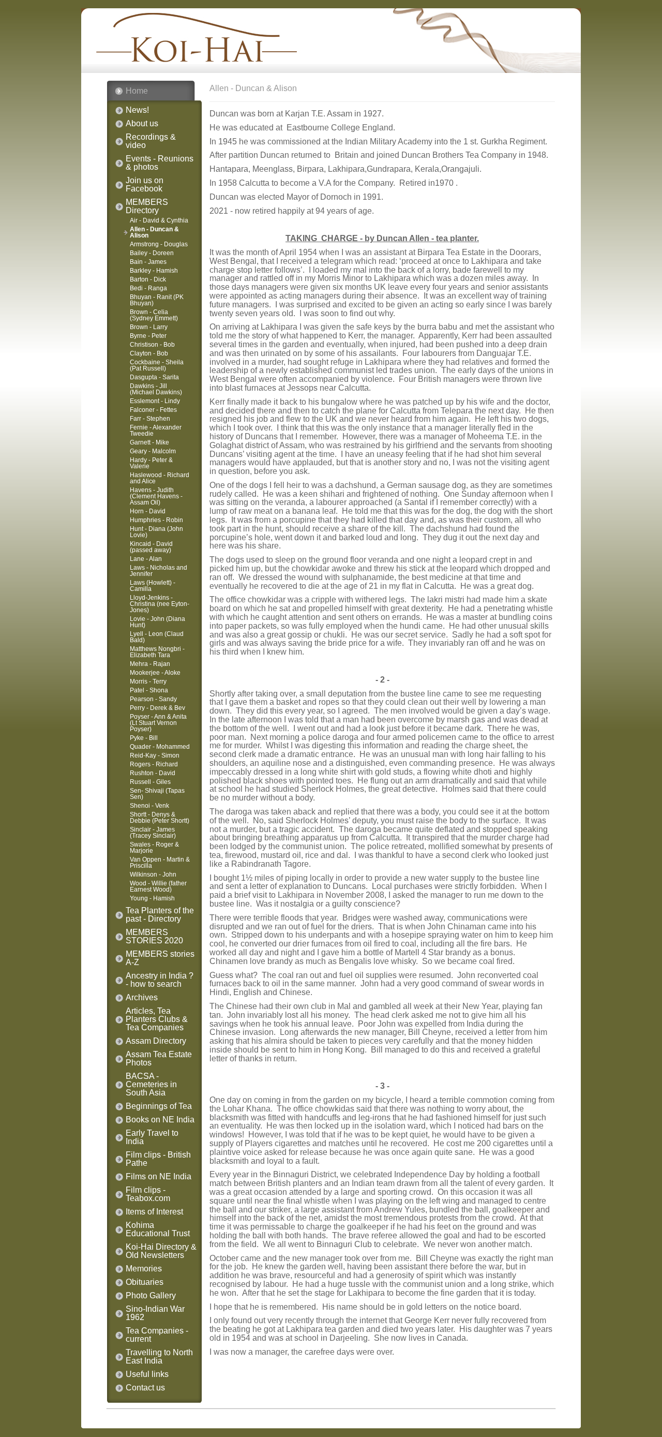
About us (142, 124)
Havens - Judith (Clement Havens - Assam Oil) (156, 496)
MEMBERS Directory (147, 206)
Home (137, 90)
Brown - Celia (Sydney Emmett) (154, 315)
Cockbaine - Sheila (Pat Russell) (157, 365)
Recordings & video (151, 141)
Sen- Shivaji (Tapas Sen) (157, 794)
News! (137, 110)
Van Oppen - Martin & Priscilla (160, 862)
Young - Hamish (152, 898)
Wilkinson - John (153, 874)
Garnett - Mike (149, 442)
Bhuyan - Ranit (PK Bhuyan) (157, 300)
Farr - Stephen (150, 419)
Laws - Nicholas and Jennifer (158, 571)
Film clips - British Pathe (158, 1159)
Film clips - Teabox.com (148, 1194)
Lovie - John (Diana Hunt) (157, 622)
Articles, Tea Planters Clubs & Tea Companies (157, 1019)
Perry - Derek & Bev (157, 708)
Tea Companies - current (157, 1335)
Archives (142, 998)
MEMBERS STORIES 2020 (154, 936)
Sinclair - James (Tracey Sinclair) (153, 832)
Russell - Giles (150, 782)
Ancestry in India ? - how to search (159, 980)
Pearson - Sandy (153, 699)
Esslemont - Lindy (155, 401)
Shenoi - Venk (149, 806)
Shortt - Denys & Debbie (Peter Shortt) (159, 817)
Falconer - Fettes (153, 410)
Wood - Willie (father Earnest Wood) (158, 886)
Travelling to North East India (159, 1357)
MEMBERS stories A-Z (160, 958)
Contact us (145, 1388)
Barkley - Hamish (154, 271)
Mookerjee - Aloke (155, 673)
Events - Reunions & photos (159, 163)
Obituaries (144, 1282)
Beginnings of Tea (159, 1106)
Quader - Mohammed (160, 747)
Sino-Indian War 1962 (155, 1313)
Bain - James (148, 262)
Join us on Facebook (144, 184)
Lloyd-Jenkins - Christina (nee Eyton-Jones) (159, 604)
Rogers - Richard (154, 764)
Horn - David (148, 511)
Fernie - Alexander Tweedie (156, 430)
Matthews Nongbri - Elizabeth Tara (157, 652)
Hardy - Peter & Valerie (151, 463)
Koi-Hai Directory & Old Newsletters (161, 1251)
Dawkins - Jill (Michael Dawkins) (156, 389)
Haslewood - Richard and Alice (159, 478)
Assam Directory (156, 1041)
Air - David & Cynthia (159, 220)
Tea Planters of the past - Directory (160, 915)
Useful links (147, 1374)
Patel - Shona (149, 690)
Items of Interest (154, 1212)
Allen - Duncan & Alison (154, 232)
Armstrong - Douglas (159, 244)
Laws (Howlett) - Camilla (152, 586)
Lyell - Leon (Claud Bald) (157, 637)
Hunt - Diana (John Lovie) (156, 532)
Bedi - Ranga (148, 288)
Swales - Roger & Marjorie (154, 847)
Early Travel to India (152, 1137)
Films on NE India (158, 1177)
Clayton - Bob (149, 353)
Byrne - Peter (148, 336)
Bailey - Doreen (152, 253)
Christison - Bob (152, 345)
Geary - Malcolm (153, 451)
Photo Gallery (151, 1296)
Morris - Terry (148, 681)
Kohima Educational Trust (158, 1229)
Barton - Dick (148, 279)
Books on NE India (160, 1120)
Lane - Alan (146, 559)
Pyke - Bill (144, 738)
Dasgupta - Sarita (154, 377)
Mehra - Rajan (150, 664)
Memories (144, 1269)
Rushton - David (152, 773)
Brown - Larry (149, 327)
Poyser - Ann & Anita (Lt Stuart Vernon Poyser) (158, 723)
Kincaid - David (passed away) (151, 547)
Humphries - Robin (156, 520)
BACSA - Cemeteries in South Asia (151, 1084)
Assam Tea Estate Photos (159, 1058)
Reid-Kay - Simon (154, 755)
